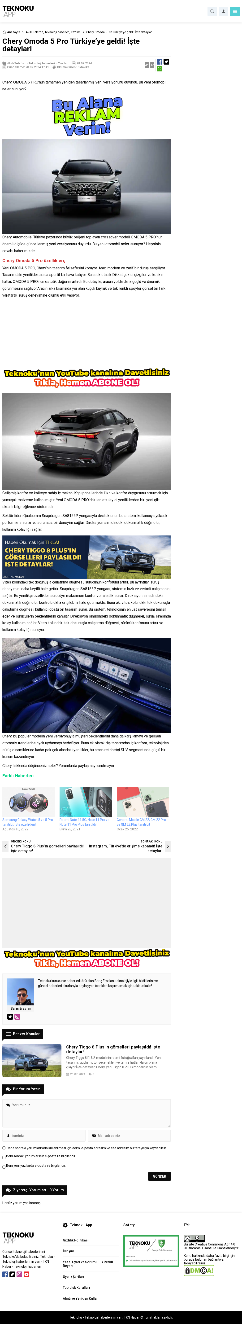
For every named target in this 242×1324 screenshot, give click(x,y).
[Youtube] (26, 1274)
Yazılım (76, 32)
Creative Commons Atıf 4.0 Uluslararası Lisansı (209, 1246)
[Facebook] (5, 1274)
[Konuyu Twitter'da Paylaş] (166, 62)
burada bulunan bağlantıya (204, 1259)
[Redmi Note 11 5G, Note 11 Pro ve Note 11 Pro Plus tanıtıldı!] (86, 802)
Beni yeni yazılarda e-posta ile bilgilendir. (36, 1165)
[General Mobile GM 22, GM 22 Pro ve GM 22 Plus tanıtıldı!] (143, 802)
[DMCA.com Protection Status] (199, 1274)
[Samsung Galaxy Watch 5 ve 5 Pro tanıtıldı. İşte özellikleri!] (28, 802)
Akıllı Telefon (34, 32)
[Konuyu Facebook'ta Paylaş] (159, 62)
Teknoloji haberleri (57, 32)
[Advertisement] (86, 334)
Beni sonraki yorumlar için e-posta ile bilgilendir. (41, 1156)
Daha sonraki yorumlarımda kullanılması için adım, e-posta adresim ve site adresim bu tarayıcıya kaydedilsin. (87, 1148)
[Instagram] (19, 1274)
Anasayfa (13, 32)
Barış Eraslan (21, 1008)
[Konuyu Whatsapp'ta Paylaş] (159, 68)
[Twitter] (12, 1274)
